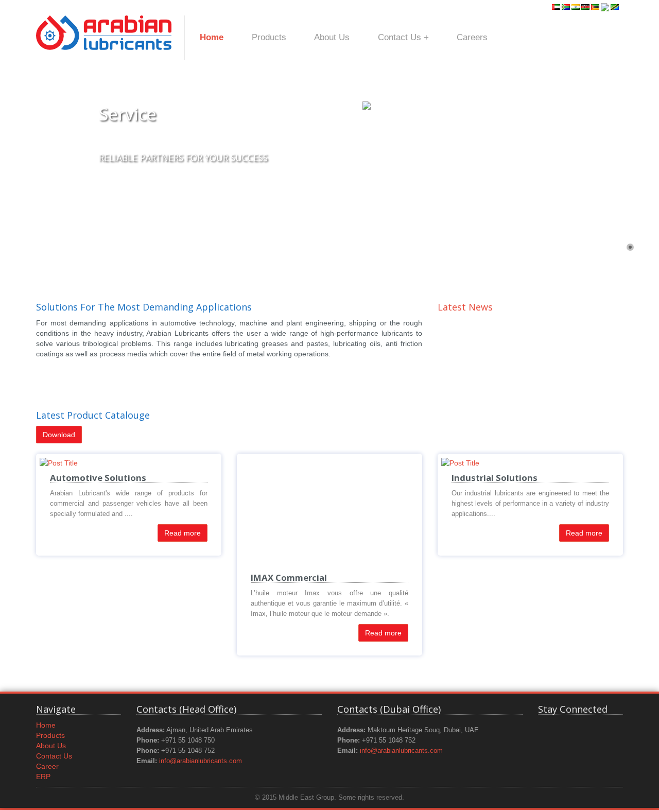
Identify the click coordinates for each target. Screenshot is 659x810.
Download (59, 434)
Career (47, 766)
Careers (472, 37)
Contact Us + (403, 37)
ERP (43, 776)
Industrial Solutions (494, 478)
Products (269, 37)
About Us (332, 37)
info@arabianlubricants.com (200, 761)
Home (211, 37)
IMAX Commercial (289, 577)
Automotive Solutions (98, 478)
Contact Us (54, 756)
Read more (182, 533)
